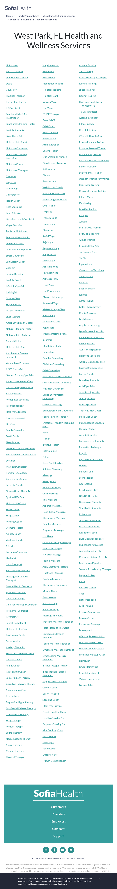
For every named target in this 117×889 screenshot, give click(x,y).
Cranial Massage (88, 312)
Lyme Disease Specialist (91, 331)
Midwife (10, 545)
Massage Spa (49, 481)
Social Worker (13, 641)
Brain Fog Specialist (89, 380)
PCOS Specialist (14, 369)
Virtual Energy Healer (90, 678)
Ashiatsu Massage (52, 505)
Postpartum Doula (15, 635)
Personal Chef (86, 471)
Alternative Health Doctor (19, 322)
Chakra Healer (50, 150)
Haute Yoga (49, 315)
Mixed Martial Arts (89, 245)
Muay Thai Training (89, 233)
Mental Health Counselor (19, 586)
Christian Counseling (53, 364)
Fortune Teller (86, 685)
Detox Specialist (87, 404)
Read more (62, 884)
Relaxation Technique (90, 447)
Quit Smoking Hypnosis (55, 156)
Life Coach (11, 423)
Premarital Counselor (17, 610)
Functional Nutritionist (18, 237)
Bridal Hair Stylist (88, 666)
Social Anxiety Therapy (18, 677)
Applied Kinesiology (89, 325)
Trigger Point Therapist (55, 681)
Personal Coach (14, 659)
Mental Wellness (14, 340)
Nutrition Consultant (17, 148)
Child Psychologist (15, 598)
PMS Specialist (87, 343)
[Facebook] (54, 850)
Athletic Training (88, 65)
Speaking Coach (51, 699)
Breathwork (49, 77)
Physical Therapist (15, 95)
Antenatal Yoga (50, 303)
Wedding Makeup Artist (92, 636)
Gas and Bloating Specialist (20, 375)
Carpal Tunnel (86, 300)
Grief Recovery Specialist (19, 249)
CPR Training (86, 605)
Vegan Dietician (14, 225)
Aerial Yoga (49, 236)
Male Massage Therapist (56, 627)
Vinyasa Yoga (50, 101)
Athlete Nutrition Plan (90, 550)
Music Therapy (14, 744)
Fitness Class (86, 197)
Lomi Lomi (48, 536)
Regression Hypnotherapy (19, 702)
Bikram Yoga (49, 229)
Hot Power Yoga (51, 290)
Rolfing (83, 294)
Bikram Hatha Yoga (53, 297)
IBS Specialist (13, 107)
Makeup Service (87, 617)
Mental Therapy (14, 726)
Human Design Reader (54, 760)
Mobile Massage (51, 560)
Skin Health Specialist (90, 508)
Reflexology (49, 168)
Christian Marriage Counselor (21, 604)
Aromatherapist (51, 144)
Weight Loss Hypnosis (54, 162)
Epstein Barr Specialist (91, 367)
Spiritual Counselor (16, 592)
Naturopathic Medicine (18, 334)
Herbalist (11, 558)
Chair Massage (50, 493)
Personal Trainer (14, 71)
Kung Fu (83, 215)
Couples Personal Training (92, 190)
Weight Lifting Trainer (90, 136)
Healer (46, 438)
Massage (47, 475)
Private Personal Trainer (91, 142)
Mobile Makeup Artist (91, 642)
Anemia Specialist (88, 434)
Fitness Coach (86, 123)
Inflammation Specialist (91, 337)
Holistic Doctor (87, 428)
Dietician (10, 460)
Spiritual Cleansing (52, 469)
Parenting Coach (87, 587)
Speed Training (87, 89)
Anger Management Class (19, 381)
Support (58, 836)
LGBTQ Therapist (88, 495)
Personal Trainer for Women (94, 160)
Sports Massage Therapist (56, 643)
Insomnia (47, 339)
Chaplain (10, 267)
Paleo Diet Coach (88, 416)
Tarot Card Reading (53, 463)
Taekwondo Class (88, 251)
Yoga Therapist (14, 136)
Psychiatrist (12, 616)
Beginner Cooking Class (55, 724)
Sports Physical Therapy (55, 416)
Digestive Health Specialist (20, 218)
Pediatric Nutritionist (17, 231)
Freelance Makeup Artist (92, 654)
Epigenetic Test (87, 575)
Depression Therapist (90, 502)
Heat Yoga (48, 284)
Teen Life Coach (14, 484)
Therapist (11, 176)
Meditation (48, 71)
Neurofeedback (87, 599)
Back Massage (87, 288)
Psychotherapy (14, 696)
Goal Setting (85, 483)
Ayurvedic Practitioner (91, 459)
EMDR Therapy (51, 114)
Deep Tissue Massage (54, 511)
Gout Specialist (87, 398)
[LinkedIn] (71, 850)
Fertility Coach (13, 279)
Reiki (45, 432)
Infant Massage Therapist (56, 665)
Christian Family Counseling (57, 382)
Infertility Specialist (16, 286)
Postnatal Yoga (50, 272)
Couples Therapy (15, 750)
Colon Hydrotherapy (90, 306)
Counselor (11, 89)
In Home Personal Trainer (92, 148)
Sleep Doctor (13, 442)
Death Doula (12, 436)
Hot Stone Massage (53, 572)
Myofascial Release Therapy (21, 708)
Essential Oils (50, 120)
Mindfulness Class (88, 489)
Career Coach (50, 687)
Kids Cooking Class (53, 730)
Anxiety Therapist (15, 647)
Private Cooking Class (54, 711)
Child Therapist (14, 564)
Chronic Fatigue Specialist (19, 387)
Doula (9, 83)
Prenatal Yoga (50, 217)
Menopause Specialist (17, 399)
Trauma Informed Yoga (55, 333)
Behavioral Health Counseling (58, 410)
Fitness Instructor (88, 166)
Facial (82, 581)
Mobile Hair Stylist (89, 672)
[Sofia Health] (18, 8)
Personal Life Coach (16, 472)
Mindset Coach (14, 521)
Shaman (83, 465)
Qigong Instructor (88, 117)
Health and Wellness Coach (20, 653)
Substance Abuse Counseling (58, 376)
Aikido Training (87, 239)
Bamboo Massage (52, 578)
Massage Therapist (53, 615)
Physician (11, 182)
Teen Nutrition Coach (90, 410)
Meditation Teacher (53, 83)
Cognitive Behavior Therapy (20, 683)
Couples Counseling (53, 358)
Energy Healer (50, 754)
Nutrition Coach (14, 164)
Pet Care (83, 282)
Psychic (83, 453)
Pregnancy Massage (53, 530)
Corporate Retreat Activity (93, 556)
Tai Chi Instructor (88, 111)
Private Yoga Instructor (55, 199)
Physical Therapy (15, 757)
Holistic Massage (52, 554)
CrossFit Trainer (87, 129)
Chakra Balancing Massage (57, 542)
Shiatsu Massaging (52, 548)
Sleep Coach (12, 515)
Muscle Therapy (51, 591)
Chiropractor (13, 194)
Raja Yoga (48, 242)
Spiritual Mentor (14, 273)
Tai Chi (82, 258)
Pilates (46, 175)
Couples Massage (52, 524)
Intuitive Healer (51, 444)
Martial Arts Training (90, 227)
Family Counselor (15, 430)
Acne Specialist (14, 393)
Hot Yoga (48, 107)
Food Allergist (13, 212)
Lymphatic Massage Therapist (58, 649)
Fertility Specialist (15, 129)
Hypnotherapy (13, 304)
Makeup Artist (86, 630)
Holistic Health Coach (17, 628)
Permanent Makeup (89, 624)
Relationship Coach (16, 671)
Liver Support (13, 316)
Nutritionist (12, 65)
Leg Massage (86, 319)
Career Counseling (52, 404)
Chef (81, 593)
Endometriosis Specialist (92, 441)
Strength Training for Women (94, 178)
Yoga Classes (49, 254)
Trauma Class (13, 298)
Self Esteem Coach (15, 261)
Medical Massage (52, 487)
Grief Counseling (51, 370)
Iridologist (11, 292)
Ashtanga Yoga (50, 266)
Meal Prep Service (52, 705)
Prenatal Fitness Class (54, 193)
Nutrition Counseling (53, 388)
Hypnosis (47, 211)
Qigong (83, 221)
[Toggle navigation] (111, 8)
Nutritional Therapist (17, 170)
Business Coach (51, 693)
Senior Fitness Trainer (90, 172)
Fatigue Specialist (15, 405)
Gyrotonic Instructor (90, 520)
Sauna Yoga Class (51, 321)
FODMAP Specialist (89, 526)
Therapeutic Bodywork (55, 585)
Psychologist (13, 188)
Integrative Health (15, 310)
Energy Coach (86, 373)
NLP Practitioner (15, 243)
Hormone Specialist (89, 355)
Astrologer (48, 742)
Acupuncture (49, 181)
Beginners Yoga (51, 248)
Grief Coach (49, 126)
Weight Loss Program (17, 362)
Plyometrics (85, 264)
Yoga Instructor (51, 65)
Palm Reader (49, 748)
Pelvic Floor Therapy (17, 101)
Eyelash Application (89, 611)
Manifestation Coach (17, 689)
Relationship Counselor (18, 570)
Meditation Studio (52, 345)
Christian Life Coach (16, 478)
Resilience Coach (88, 532)
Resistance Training (89, 184)
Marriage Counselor (16, 466)
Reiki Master (49, 138)
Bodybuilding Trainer (90, 154)
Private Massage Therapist (93, 77)
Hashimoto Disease (16, 411)
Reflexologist (50, 450)
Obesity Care (86, 276)
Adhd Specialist (87, 386)
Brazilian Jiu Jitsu (88, 209)
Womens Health (14, 527)
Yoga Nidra (48, 327)
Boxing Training (87, 95)
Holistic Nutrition (15, 347)
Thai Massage (50, 499)
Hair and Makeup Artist (91, 648)
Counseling (48, 351)
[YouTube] (63, 850)
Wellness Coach (14, 539)
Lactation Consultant (17, 552)
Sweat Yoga (49, 260)
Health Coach (13, 200)
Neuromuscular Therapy (18, 738)
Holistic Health (50, 95)
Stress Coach (13, 509)
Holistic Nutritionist (16, 142)
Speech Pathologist (16, 622)
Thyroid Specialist (15, 417)
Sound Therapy (14, 732)
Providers (58, 814)
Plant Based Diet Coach (91, 422)
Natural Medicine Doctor (19, 328)
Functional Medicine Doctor (20, 123)
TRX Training (86, 71)
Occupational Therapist (18, 491)
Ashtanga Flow (50, 278)
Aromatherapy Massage (55, 566)
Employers (58, 821)
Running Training (88, 83)
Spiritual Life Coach (16, 497)
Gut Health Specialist (90, 349)
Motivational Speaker (90, 563)
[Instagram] (46, 850)
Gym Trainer (49, 205)
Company (58, 828)
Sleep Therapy (13, 720)
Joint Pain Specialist (89, 392)
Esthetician (85, 514)
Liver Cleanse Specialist (91, 538)
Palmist (46, 456)
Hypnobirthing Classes (91, 544)
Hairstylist (84, 660)
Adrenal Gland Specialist (92, 361)
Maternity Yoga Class (54, 309)
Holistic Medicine (52, 89)
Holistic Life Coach (16, 503)
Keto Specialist (14, 206)
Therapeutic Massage (54, 517)
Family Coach (13, 665)
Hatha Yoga (49, 223)
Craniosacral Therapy (17, 714)
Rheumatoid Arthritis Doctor (21, 454)
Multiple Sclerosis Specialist (20, 448)
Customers (58, 806)
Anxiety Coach (13, 533)
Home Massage (51, 609)
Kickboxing (85, 203)
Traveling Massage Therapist (58, 621)
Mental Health (50, 132)
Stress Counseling (15, 255)
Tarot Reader (49, 736)
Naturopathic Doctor (17, 77)
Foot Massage (50, 603)
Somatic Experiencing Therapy (95, 569)
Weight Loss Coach (53, 187)
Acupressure (49, 597)
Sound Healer (86, 477)
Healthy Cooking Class (54, 718)
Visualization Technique (91, 270)
